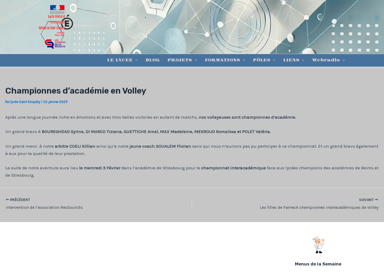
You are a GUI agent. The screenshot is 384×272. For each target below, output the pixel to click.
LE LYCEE (120, 60)
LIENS (291, 60)
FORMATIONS (222, 60)
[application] (135, 60)
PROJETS (179, 60)
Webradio (326, 60)
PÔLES (261, 60)
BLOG (153, 60)
